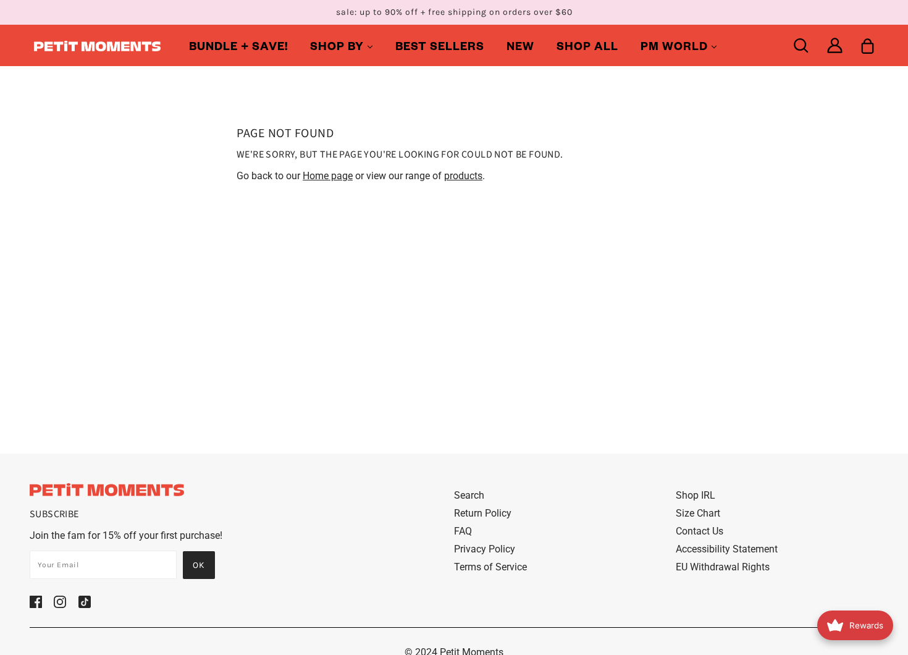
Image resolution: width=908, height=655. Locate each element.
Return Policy (482, 513)
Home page (328, 176)
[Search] (801, 45)
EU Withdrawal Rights (723, 567)
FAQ (463, 531)
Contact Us (699, 531)
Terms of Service (490, 567)
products (463, 176)
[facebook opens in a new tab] (36, 601)
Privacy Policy (484, 549)
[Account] (835, 45)
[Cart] (867, 45)
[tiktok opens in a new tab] (84, 601)
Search (469, 495)
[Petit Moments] (97, 45)
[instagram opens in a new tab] (60, 601)
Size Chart (698, 513)
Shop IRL (695, 495)
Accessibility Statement (727, 549)
